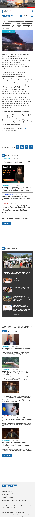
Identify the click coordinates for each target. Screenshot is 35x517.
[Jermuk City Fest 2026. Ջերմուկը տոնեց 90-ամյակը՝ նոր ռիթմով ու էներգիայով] (17, 260)
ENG (26, 11)
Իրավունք (5, 203)
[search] (32, 11)
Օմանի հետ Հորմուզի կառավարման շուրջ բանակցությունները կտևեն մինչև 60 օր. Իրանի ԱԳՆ (16, 198)
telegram (26, 147)
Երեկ (9, 331)
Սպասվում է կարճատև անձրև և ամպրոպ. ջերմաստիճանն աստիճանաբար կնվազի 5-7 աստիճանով (15, 373)
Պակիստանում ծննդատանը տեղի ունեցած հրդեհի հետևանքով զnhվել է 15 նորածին (17, 161)
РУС (21, 11)
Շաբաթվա (15, 331)
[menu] (32, 16)
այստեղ (12, 507)
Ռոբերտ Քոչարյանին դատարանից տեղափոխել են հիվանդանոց (17, 349)
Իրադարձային (8, 31)
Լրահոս (25, 15)
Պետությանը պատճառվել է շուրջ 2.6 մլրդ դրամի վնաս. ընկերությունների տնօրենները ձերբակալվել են (17, 419)
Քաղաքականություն (8, 194)
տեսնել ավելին (7, 455)
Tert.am (7, 16)
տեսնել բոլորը (6, 223)
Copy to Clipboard (31, 147)
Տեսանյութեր (11, 248)
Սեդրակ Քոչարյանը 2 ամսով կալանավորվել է (15, 218)
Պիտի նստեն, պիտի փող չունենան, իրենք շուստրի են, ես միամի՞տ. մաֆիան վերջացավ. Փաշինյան (17, 396)
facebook (17, 147)
